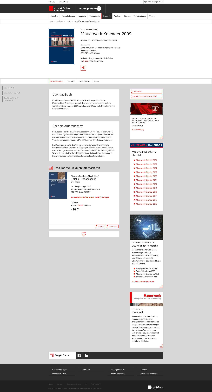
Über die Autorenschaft (12, 93)
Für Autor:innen (140, 16)
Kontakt (144, 370)
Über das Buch (9, 88)
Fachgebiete (95, 16)
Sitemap (51, 384)
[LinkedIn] (86, 355)
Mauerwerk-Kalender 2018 (146, 192)
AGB (86, 384)
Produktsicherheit (96, 384)
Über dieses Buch (57, 81)
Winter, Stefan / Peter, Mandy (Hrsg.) (85, 176)
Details (101, 226)
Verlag (151, 16)
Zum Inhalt (70, 81)
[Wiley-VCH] (64, 2)
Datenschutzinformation (74, 384)
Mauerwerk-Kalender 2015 (146, 204)
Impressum (60, 384)
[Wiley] (52, 2)
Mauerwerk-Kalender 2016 (146, 200)
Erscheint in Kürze (59, 374)
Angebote (82, 16)
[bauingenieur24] (90, 8)
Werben (117, 16)
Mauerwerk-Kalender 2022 (147, 176)
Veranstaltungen (68, 16)
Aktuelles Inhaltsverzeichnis (145, 96)
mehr (84, 232)
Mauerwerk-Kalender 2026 (146, 160)
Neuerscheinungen (59, 370)
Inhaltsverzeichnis (84, 81)
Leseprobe (113, 226)
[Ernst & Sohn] (62, 9)
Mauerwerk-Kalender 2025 (146, 164)
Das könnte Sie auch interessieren (11, 99)
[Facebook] (79, 355)
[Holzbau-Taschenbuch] (58, 185)
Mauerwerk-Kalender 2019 (146, 188)
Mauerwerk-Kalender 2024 (146, 168)
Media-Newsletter (118, 374)
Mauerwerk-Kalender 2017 (146, 196)
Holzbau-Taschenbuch (83, 180)
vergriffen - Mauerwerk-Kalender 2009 (87, 21)
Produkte (107, 16)
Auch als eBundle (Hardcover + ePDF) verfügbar (90, 197)
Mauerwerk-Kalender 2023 (146, 172)
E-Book (86, 61)
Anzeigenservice (117, 370)
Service (127, 16)
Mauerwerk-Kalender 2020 (146, 184)
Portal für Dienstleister (149, 374)
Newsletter (86, 370)
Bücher (68, 21)
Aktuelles (54, 16)
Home (51, 21)
